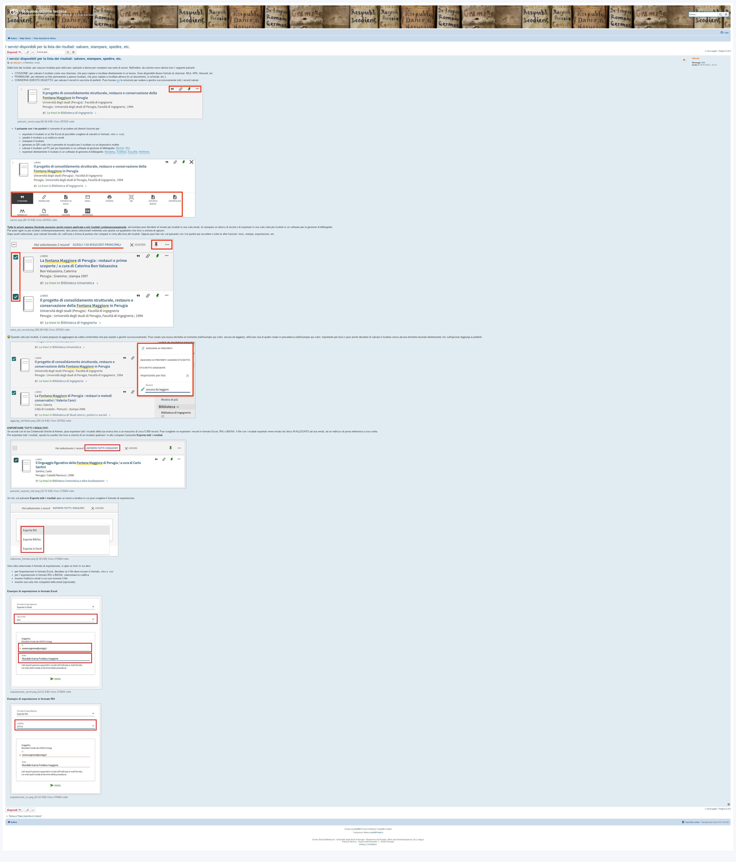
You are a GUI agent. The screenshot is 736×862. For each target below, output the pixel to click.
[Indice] (14, 11)
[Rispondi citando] (684, 59)
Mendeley (110, 151)
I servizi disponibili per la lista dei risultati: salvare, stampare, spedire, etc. (67, 47)
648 (703, 62)
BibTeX (120, 148)
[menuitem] (724, 32)
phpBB (357, 829)
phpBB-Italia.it (377, 832)
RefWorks (144, 151)
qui (118, 80)
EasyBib (132, 151)
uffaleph (695, 58)
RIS (128, 148)
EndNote (122, 151)
